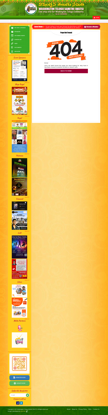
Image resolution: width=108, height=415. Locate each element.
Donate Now (21, 383)
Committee (23, 21)
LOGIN (97, 17)
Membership (47, 21)
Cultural (72, 21)
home (68, 409)
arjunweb (23, 411)
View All (27, 82)
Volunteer (38, 21)
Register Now (20, 378)
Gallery (80, 21)
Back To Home (66, 71)
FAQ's (89, 409)
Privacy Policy (83, 409)
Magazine (55, 21)
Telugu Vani (64, 21)
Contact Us (88, 21)
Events (31, 21)
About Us (15, 21)
